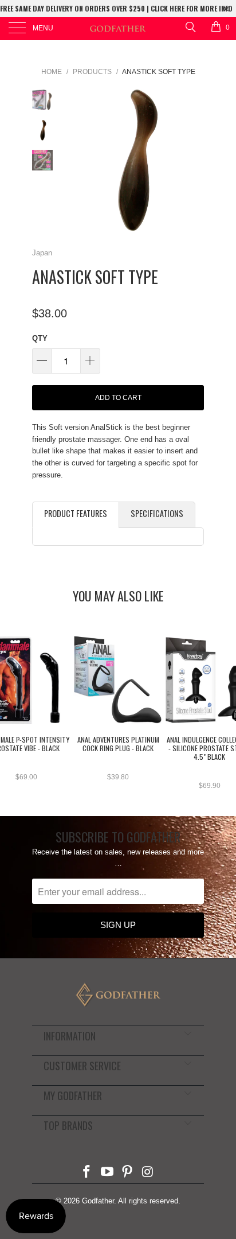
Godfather (98, 1201)
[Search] (190, 27)
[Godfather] (118, 28)
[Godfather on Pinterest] (127, 1172)
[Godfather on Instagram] (148, 1172)
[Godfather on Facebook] (87, 1172)
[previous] (72, 161)
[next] (193, 161)
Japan (42, 252)
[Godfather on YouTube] (107, 1172)
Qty (40, 338)
